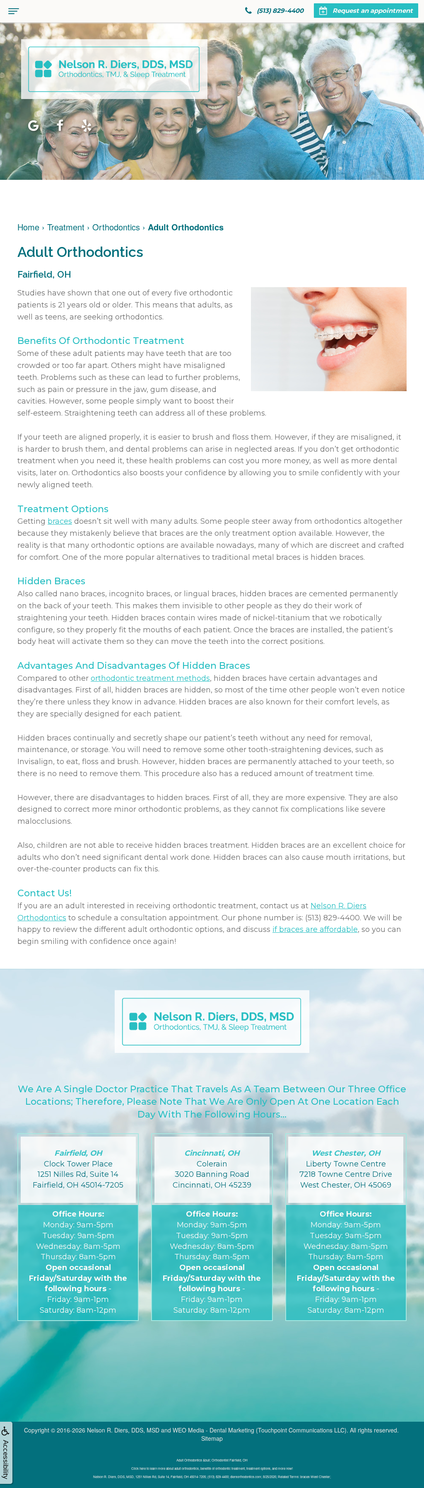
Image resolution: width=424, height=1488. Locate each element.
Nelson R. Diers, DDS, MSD (123, 1430)
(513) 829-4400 (332, 917)
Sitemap (212, 1438)
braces (60, 521)
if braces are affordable (315, 929)
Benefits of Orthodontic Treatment (100, 340)
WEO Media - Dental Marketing (213, 1430)
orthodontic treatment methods (150, 678)
